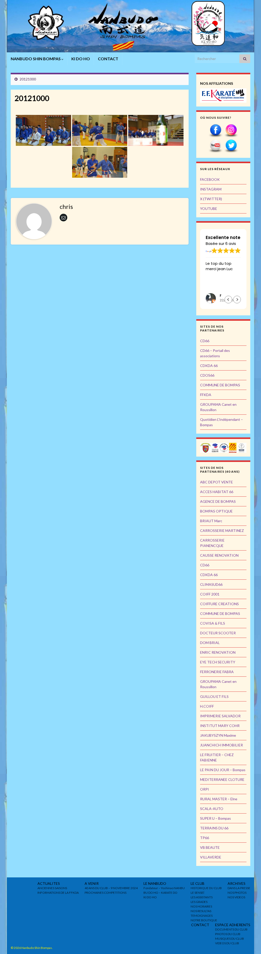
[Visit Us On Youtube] (215, 145)
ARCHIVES (236, 883)
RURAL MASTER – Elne (218, 799)
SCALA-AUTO (211, 808)
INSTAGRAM (210, 189)
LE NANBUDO (154, 883)
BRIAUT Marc (211, 521)
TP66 (204, 838)
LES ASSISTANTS (202, 897)
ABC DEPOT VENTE (216, 482)
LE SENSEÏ (197, 893)
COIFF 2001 (209, 594)
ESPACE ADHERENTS (232, 925)
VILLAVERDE (210, 857)
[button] (237, 299)
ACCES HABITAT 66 (216, 492)
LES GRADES (199, 902)
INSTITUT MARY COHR (220, 725)
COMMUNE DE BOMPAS (220, 385)
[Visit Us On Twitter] (231, 145)
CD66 (204, 341)
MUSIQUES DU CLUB (229, 938)
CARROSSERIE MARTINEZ (222, 530)
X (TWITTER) (211, 199)
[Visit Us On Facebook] (215, 130)
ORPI (204, 789)
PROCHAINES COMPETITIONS (105, 893)
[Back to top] (249, 942)
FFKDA (205, 394)
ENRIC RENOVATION (218, 652)
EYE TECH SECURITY (217, 662)
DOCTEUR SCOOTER (218, 633)
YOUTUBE (208, 208)
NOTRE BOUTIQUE (204, 920)
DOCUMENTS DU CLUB (231, 929)
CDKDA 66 (209, 365)
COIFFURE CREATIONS (219, 604)
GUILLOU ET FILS (214, 696)
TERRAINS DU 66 (214, 828)
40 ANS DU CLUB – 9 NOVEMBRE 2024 (111, 888)
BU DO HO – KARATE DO (160, 893)
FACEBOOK (210, 179)
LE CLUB (197, 883)
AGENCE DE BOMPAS (218, 501)
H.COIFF (207, 706)
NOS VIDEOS (236, 897)
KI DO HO (80, 58)
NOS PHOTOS (237, 893)
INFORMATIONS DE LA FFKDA (58, 893)
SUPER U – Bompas (215, 818)
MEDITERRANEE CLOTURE (222, 779)
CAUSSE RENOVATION (219, 555)
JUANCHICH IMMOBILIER (221, 745)
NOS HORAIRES (201, 906)
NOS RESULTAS (201, 911)
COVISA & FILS (212, 623)
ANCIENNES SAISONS (52, 888)
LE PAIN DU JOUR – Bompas (222, 770)
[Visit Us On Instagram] (231, 130)
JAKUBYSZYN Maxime (218, 735)
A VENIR (92, 883)
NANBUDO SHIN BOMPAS (36, 58)
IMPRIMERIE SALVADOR (220, 716)
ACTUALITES (48, 883)
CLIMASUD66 (211, 584)
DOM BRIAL (210, 642)
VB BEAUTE (210, 847)
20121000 (28, 79)
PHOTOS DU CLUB (227, 934)
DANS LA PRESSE (239, 888)
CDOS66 (207, 375)
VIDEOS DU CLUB (227, 943)
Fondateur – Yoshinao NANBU (164, 888)
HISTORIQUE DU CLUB (206, 888)
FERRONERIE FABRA (217, 672)
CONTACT (108, 58)
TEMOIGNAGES (202, 915)
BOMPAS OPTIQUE (216, 511)
